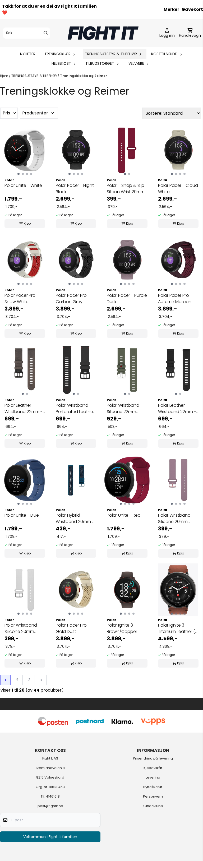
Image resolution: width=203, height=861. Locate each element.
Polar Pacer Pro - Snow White (21, 298)
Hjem (4, 75)
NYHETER (27, 54)
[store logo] (103, 33)
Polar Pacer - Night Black (75, 188)
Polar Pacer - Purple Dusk (127, 298)
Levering (153, 777)
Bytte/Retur (152, 787)
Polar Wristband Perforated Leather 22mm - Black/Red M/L (75, 408)
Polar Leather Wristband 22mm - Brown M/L (23, 408)
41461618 (53, 796)
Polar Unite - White (23, 185)
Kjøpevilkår (153, 768)
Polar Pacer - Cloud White (178, 188)
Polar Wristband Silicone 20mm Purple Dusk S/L (174, 518)
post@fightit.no (50, 806)
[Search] (46, 33)
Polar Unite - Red (124, 515)
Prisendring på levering (153, 758)
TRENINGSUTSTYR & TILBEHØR (34, 75)
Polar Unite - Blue (21, 515)
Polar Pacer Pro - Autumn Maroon (175, 298)
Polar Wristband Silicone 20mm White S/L (20, 628)
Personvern (153, 796)
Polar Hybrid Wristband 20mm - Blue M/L (75, 518)
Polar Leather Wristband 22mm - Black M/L (177, 408)
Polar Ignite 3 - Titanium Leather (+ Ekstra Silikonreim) (178, 628)
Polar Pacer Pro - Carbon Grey (73, 298)
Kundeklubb (153, 806)
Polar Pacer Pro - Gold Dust (73, 628)
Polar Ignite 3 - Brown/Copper (122, 628)
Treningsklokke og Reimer (83, 75)
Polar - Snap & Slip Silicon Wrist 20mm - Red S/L (126, 188)
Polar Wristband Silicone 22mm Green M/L (123, 408)
